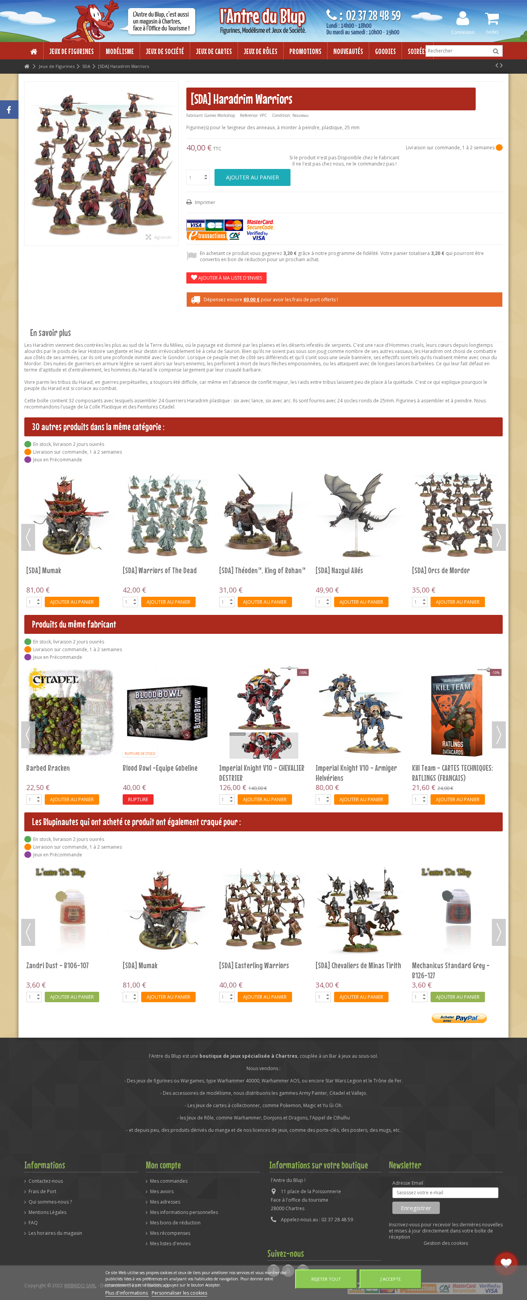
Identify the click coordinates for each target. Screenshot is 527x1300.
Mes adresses (165, 1202)
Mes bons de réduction (175, 1223)
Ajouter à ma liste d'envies (229, 278)
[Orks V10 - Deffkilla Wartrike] (457, 713)
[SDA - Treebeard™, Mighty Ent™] (457, 479)
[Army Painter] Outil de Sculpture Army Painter (155, 970)
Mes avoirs (162, 1192)
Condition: (281, 115)
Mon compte (163, 1165)
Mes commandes (168, 1181)
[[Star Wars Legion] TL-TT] (360, 910)
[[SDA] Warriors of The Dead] (457, 910)
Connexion (463, 32)
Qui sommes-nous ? (50, 1202)
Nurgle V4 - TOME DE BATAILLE (258, 768)
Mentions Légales (47, 1212)
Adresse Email (407, 1183)
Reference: (249, 115)
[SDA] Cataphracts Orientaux (258, 965)
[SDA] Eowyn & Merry (151, 498)
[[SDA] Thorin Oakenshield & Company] (360, 479)
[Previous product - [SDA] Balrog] (496, 65)
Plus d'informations (127, 1293)
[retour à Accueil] (26, 66)
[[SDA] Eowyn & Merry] (167, 479)
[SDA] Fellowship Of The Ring (256, 498)
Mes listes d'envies (170, 1244)
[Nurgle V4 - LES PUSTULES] (167, 713)
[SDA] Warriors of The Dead (449, 965)
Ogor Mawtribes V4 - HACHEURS (357, 768)
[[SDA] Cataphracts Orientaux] (264, 910)
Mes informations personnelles (184, 1212)
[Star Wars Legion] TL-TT (349, 965)
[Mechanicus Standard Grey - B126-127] (71, 910)
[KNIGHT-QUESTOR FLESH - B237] (71, 713)
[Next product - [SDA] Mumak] (501, 65)
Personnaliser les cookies (179, 1293)
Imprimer (204, 202)
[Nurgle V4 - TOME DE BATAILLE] (264, 713)
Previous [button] (28, 537)
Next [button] (499, 537)
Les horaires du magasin (55, 1233)
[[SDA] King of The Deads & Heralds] (71, 479)
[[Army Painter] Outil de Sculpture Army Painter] (167, 910)
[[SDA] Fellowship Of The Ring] (264, 479)
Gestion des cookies (446, 1243)
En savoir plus (50, 333)
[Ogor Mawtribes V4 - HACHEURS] (360, 713)
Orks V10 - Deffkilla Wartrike (451, 768)
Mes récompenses (170, 1233)
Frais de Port (42, 1192)
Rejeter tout (326, 1279)
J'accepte (390, 1279)
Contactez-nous (46, 1181)
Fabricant (194, 115)
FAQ (33, 1223)
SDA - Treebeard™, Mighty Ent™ (454, 498)
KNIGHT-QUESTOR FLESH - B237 (65, 768)
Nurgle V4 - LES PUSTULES (156, 768)
